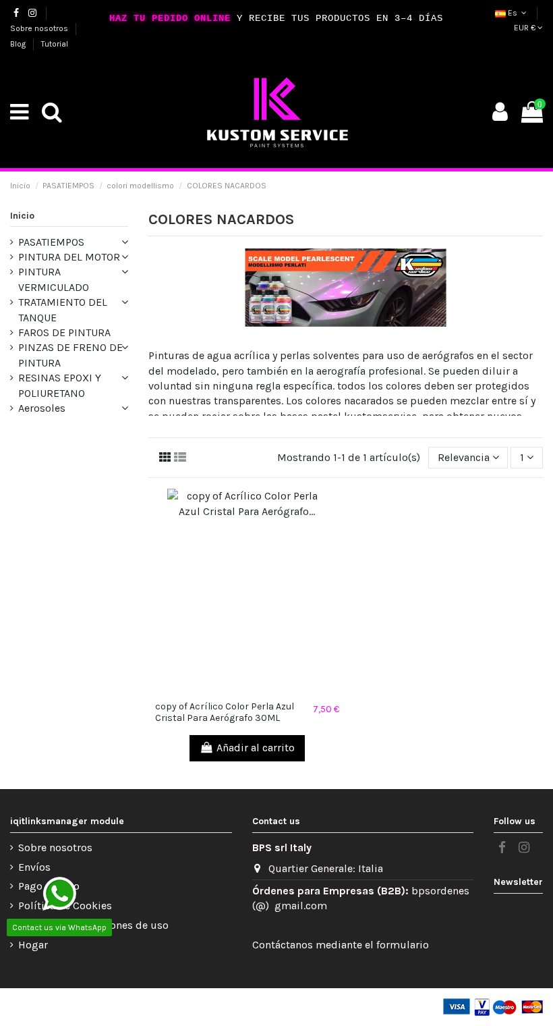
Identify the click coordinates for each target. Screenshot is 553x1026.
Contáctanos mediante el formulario (340, 944)
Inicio (22, 215)
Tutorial (54, 44)
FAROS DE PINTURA (64, 332)
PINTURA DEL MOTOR (69, 256)
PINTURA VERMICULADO (53, 279)
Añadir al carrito (255, 747)
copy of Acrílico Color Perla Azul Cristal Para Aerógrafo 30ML (224, 712)
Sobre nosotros (40, 28)
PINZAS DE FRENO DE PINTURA (70, 355)
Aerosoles (41, 408)
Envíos (34, 867)
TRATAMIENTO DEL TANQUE (62, 309)
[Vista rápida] (247, 689)
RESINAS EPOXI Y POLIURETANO (59, 385)
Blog (19, 44)
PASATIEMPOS (51, 242)
